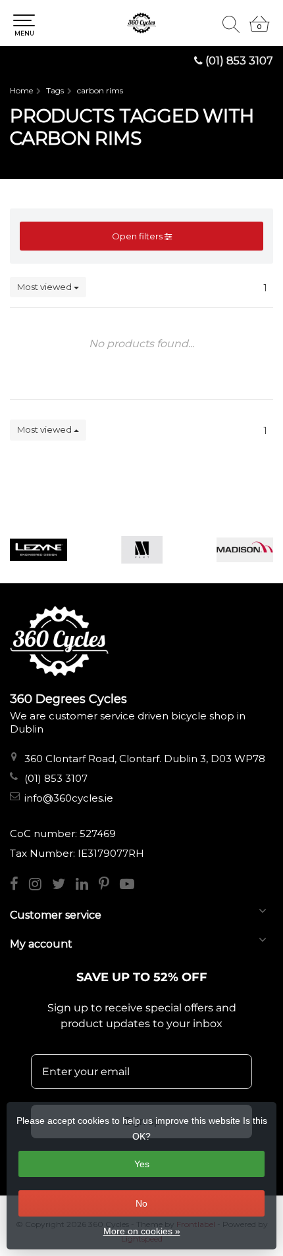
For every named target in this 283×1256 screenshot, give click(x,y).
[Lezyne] (38, 550)
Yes (141, 1164)
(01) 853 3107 (239, 61)
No (141, 1203)
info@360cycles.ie (68, 798)
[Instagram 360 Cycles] (40, 885)
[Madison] (245, 550)
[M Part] (141, 550)
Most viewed (45, 286)
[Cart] (259, 30)
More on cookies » (141, 1231)
